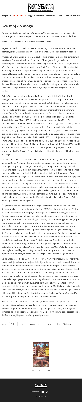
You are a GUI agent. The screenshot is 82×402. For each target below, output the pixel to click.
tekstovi (48, 324)
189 (22, 324)
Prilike (13, 324)
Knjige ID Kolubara (36, 16)
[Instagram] (47, 391)
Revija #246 (6, 16)
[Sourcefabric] (41, 7)
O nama (60, 16)
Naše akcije (50, 16)
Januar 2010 (34, 324)
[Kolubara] (41, 385)
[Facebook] (42, 391)
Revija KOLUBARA (64, 324)
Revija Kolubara (19, 16)
